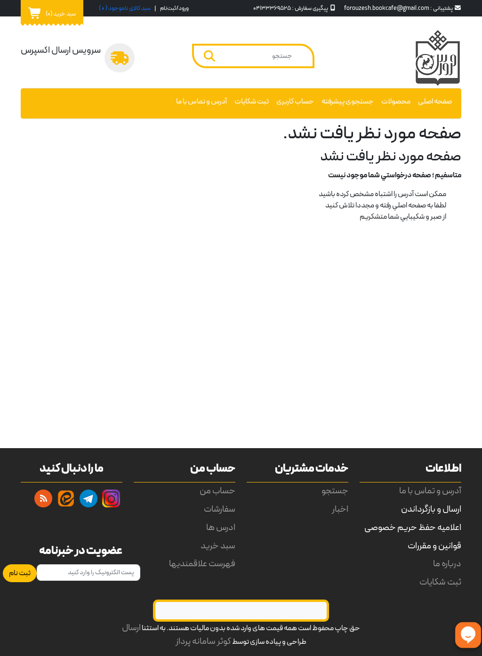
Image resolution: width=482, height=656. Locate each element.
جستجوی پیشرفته (347, 101)
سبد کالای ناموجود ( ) (125, 8)
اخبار (340, 509)
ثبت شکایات (251, 101)
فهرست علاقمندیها (202, 564)
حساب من (217, 491)
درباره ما (447, 564)
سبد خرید (218, 546)
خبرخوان (43, 498)
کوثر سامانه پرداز (203, 641)
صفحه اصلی (435, 101)
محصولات (395, 101)
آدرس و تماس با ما (201, 101)
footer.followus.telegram (88, 498)
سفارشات (219, 509)
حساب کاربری (295, 101)
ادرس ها (220, 528)
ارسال (131, 628)
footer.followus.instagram (111, 498)
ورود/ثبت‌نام (174, 8)
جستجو (334, 491)
